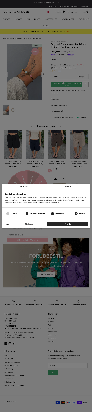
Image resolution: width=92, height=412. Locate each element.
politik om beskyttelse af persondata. (46, 203)
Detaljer (68, 186)
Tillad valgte (29, 224)
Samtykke (23, 186)
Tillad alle (68, 224)
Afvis (7, 224)
